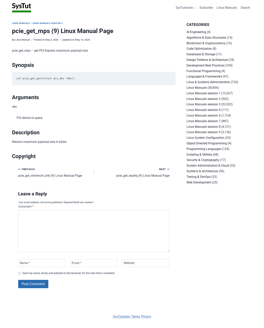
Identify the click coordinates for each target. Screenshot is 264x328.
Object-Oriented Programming (207, 143)
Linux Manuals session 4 (204, 110)
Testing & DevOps (199, 177)
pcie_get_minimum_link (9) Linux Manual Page (50, 172)
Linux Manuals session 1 (204, 93)
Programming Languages (204, 149)
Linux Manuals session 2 (204, 99)
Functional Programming (204, 71)
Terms (135, 316)
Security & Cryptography (203, 160)
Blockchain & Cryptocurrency (206, 43)
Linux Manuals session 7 (204, 121)
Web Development (199, 182)
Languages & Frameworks (204, 76)
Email (77, 263)
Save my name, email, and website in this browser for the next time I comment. (68, 273)
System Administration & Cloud (208, 165)
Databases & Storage (201, 54)
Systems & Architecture (202, 171)
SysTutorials (121, 316)
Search (245, 7)
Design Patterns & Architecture (207, 60)
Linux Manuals (227, 7)
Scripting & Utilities (199, 154)
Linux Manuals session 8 (204, 127)
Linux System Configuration (205, 138)
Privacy (146, 316)
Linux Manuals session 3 (204, 104)
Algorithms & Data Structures (206, 37)
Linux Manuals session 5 (204, 115)
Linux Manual (22, 39)
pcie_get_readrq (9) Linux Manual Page (142, 172)
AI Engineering (196, 32)
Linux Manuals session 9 (47, 23)
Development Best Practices (206, 65)
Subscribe (206, 7)
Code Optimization (199, 48)
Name (25, 263)
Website (129, 263)
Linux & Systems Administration (208, 82)
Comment (26, 206)
